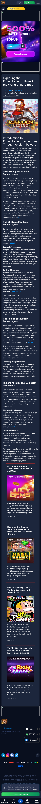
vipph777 (21, 218)
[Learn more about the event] (20, 16)
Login (20, 3)
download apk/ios (27, 794)
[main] (20, 801)
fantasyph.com (16, 291)
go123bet (8, 91)
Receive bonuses (20, 54)
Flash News (18, 91)
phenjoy (31, 342)
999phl (13, 243)
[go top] (38, 755)
